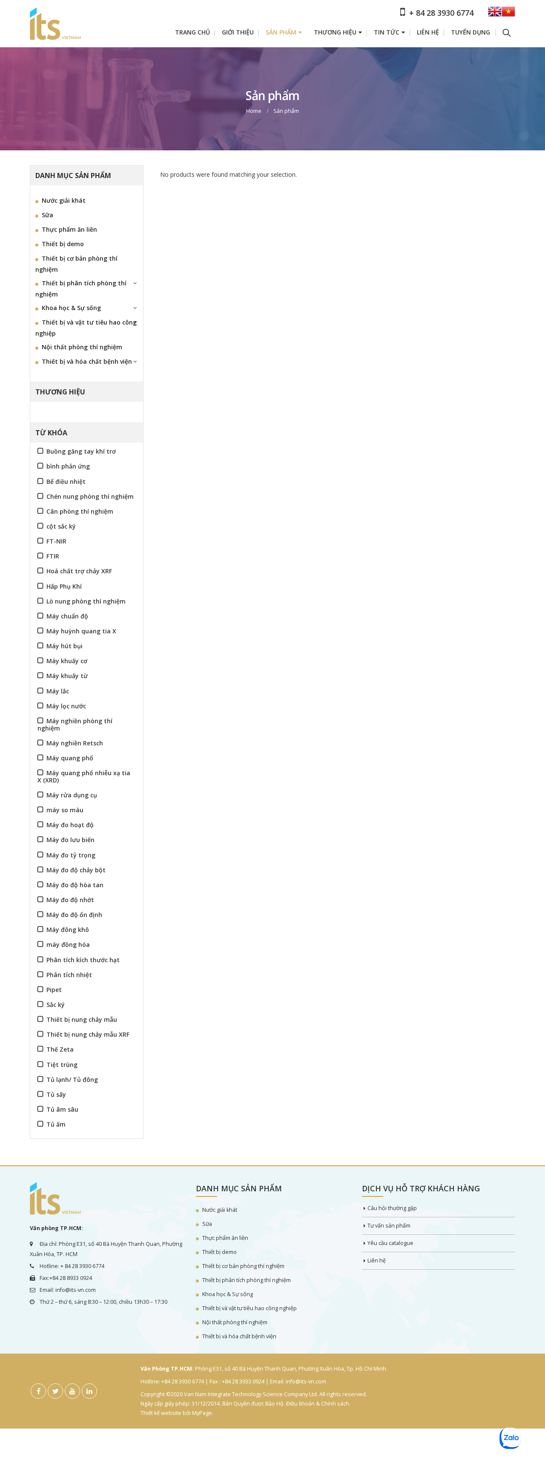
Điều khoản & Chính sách (317, 1403)
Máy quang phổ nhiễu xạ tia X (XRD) (83, 776)
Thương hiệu (335, 32)
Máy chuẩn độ (67, 616)
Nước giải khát (64, 200)
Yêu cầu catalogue (390, 1243)
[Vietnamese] (508, 14)
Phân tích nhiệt (69, 975)
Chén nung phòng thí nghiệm (90, 496)
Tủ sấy (56, 1094)
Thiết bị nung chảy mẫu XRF (87, 1034)
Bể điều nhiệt (66, 481)
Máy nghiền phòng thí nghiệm (74, 724)
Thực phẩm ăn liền (69, 229)
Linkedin (89, 1391)
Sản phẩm (281, 32)
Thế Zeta (60, 1049)
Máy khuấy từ (67, 676)
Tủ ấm (56, 1124)
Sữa (47, 215)
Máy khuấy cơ (66, 661)
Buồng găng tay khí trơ (81, 451)
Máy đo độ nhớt (70, 900)
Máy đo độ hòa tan (74, 885)
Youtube (72, 1391)
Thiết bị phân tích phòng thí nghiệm (80, 288)
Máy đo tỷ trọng (70, 855)
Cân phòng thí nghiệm (79, 511)
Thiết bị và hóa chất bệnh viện (87, 361)
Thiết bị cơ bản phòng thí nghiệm (76, 263)
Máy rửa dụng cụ (71, 795)
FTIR (52, 556)
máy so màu (64, 810)
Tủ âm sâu (62, 1109)
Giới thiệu (238, 32)
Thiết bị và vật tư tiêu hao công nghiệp (86, 327)
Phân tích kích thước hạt (83, 960)
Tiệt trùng (61, 1065)
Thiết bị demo (63, 244)
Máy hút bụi (64, 646)
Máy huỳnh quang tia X (81, 631)
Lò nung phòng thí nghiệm (86, 601)
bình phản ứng (68, 466)
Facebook (38, 1391)
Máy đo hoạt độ (70, 825)
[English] (495, 14)
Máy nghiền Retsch (74, 743)
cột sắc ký (61, 526)
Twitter (55, 1391)
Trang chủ (192, 32)
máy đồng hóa (68, 944)
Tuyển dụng (470, 32)
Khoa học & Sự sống (71, 308)
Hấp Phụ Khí (64, 586)
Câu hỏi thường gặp (392, 1208)
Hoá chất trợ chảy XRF (79, 571)
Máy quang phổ (69, 758)
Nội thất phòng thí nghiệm (82, 347)
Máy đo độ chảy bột (76, 870)
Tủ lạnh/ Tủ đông (72, 1079)
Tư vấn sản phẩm (388, 1225)
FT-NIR (56, 541)
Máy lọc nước (66, 706)
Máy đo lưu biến (70, 840)
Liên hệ (428, 32)
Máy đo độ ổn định (74, 915)
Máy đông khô (67, 930)
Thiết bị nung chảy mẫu (81, 1019)
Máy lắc (57, 691)
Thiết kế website (161, 1413)
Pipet (54, 990)
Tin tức (386, 32)
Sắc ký (55, 1004)
